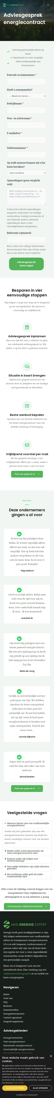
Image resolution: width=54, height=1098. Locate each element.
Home (6, 994)
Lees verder (19, 1082)
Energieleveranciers (13, 1013)
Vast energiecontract (14, 1041)
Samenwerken (11, 1009)
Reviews (7, 1005)
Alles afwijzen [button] (40, 1088)
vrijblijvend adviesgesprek (17, 973)
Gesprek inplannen (13, 1021)
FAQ (5, 1002)
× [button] (51, 1056)
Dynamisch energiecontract (17, 1045)
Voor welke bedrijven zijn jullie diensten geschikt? (28, 867)
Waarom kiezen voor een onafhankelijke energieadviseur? (28, 824)
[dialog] (27, 1075)
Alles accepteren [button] (15, 1088)
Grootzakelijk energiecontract (19, 1049)
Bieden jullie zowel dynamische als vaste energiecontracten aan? (25, 851)
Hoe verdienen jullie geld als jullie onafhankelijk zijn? (25, 875)
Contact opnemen (12, 1017)
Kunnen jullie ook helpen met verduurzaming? (22, 859)
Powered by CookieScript (27, 1095)
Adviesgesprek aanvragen (26, 263)
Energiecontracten (13, 1037)
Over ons (8, 998)
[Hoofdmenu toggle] (48, 5)
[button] (27, 824)
